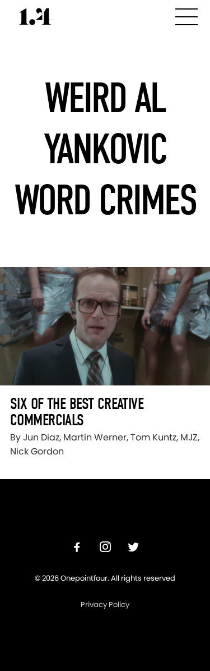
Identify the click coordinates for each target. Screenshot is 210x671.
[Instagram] (105, 548)
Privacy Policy (105, 604)
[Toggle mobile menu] (186, 15)
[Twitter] (133, 548)
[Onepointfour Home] (35, 16)
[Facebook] (77, 548)
